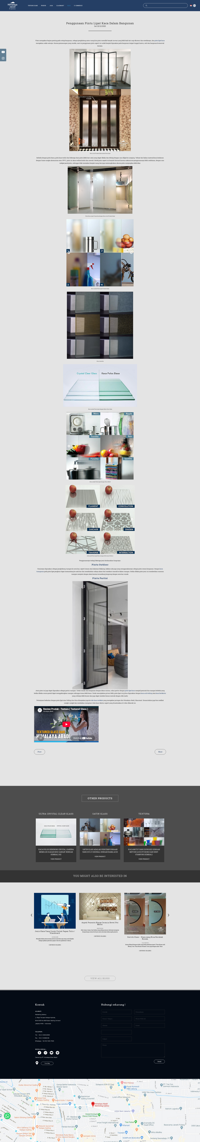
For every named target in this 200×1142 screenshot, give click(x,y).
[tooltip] (3, 52)
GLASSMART (60, 5)
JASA (51, 5)
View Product (56, 859)
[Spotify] (57, 1052)
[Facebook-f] (39, 1052)
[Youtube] (51, 1052)
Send (159, 1061)
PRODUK (43, 5)
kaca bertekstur (161, 693)
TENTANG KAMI (33, 5)
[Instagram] (45, 1052)
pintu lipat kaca (160, 40)
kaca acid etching (146, 693)
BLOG (69, 5)
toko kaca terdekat (97, 700)
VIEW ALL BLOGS (100, 978)
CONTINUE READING (55, 945)
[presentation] (32, 914)
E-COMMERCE (78, 5)
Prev (39, 752)
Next (160, 752)
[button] (47, 1063)
